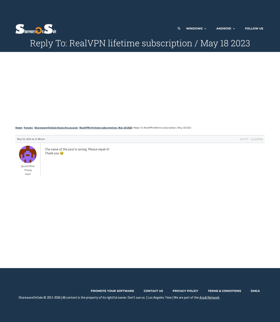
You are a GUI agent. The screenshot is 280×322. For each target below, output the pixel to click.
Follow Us (254, 28)
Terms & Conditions (224, 291)
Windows (194, 28)
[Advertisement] (140, 10)
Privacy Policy (185, 291)
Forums (28, 127)
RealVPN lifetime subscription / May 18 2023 (105, 127)
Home (18, 127)
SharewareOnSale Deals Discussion (56, 127)
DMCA (255, 291)
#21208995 (257, 139)
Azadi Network (209, 297)
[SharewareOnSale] (36, 28)
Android (223, 28)
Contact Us (153, 291)
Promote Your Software (112, 291)
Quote (244, 139)
